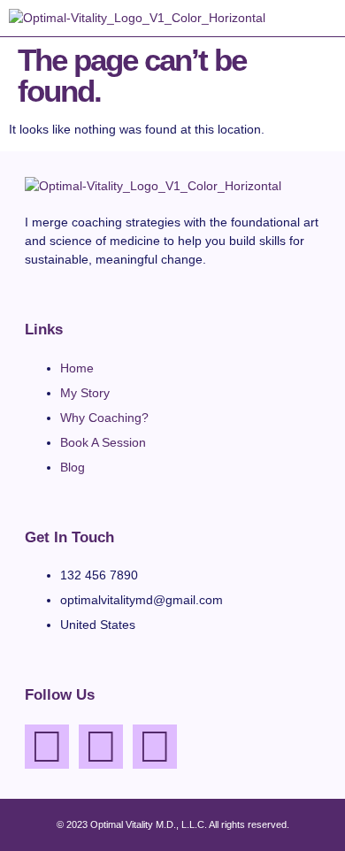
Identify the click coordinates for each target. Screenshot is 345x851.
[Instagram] (101, 746)
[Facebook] (47, 746)
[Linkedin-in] (155, 746)
